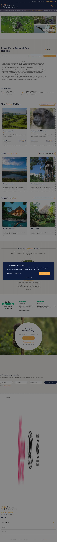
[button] (14, 273)
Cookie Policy (28, 277)
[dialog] (28, 271)
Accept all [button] (44, 273)
